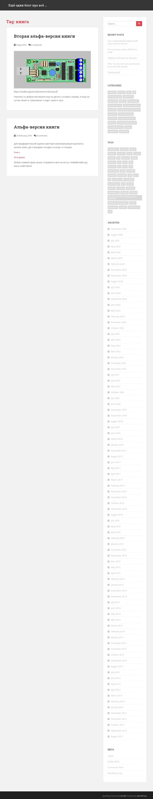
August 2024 (117, 281)
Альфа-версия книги (36, 127)
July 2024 (115, 287)
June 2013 (115, 678)
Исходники (19, 157)
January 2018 (117, 444)
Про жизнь (133, 101)
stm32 (130, 184)
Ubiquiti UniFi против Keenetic (122, 58)
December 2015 (118, 549)
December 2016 (118, 491)
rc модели (128, 179)
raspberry (117, 179)
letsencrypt (113, 171)
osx (129, 175)
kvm (125, 166)
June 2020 (115, 403)
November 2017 (119, 450)
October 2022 (117, 328)
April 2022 (115, 351)
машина (112, 118)
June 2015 (115, 561)
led (130, 166)
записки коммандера (118, 203)
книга (132, 203)
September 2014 (119, 596)
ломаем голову (126, 114)
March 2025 (116, 258)
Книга (17, 152)
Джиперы (113, 101)
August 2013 (117, 666)
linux (123, 171)
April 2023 (115, 310)
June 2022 (115, 339)
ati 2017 (121, 153)
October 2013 (117, 654)
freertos (125, 158)
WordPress (142, 796)
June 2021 (115, 380)
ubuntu (112, 188)
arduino (112, 153)
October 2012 (117, 724)
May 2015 (115, 567)
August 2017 (117, 456)
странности (134, 207)
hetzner (112, 162)
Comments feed (115, 767)
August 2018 (117, 421)
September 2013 (119, 660)
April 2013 (115, 689)
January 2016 (117, 543)
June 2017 (115, 462)
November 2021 (119, 368)
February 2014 (118, 631)
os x (136, 175)
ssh (123, 184)
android (124, 149)
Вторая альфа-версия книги (44, 36)
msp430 (130, 171)
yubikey (124, 192)
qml (129, 92)
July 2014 (115, 602)
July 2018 (115, 427)
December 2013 (118, 643)
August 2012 (117, 736)
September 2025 (119, 228)
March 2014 (116, 625)
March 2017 (116, 479)
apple (132, 149)
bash (129, 153)
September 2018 (119, 415)
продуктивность (116, 127)
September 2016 (119, 508)
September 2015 (119, 555)
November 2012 (119, 718)
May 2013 (115, 683)
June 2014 (115, 608)
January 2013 (117, 707)
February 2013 (118, 701)
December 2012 (118, 713)
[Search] (139, 23)
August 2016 (117, 514)
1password (113, 149)
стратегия (113, 131)
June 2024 (115, 293)
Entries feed (113, 761)
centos (137, 153)
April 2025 (115, 252)
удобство (124, 131)
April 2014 (115, 619)
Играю (123, 101)
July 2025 (115, 240)
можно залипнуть (127, 118)
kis (119, 166)
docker (112, 158)
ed (118, 158)
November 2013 (119, 648)
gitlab (134, 158)
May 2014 (115, 613)
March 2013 (116, 695)
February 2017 (118, 485)
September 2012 (119, 730)
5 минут (112, 92)
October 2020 (117, 392)
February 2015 (118, 578)
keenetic (112, 166)
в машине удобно (132, 105)
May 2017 (115, 468)
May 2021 (115, 386)
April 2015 (115, 573)
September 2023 (119, 298)
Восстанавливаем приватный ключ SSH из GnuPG (123, 42)
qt (134, 92)
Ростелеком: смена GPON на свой (122, 51)
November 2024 (119, 269)
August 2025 (117, 234)
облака (112, 122)
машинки (113, 207)
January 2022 (117, 357)
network (112, 175)
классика (113, 114)
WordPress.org (115, 773)
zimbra (133, 192)
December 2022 (118, 322)
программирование (127, 122)
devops (121, 92)
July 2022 (115, 333)
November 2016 (119, 497)
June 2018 (115, 433)
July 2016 (115, 520)
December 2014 (118, 590)
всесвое (112, 109)
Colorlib (122, 796)
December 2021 (118, 363)
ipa (119, 162)
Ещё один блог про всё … (28, 5)
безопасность (115, 105)
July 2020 (115, 398)
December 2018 (118, 409)
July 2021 (115, 374)
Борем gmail (114, 72)
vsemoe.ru (128, 96)
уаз (110, 211)
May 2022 (115, 345)
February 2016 (118, 538)
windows (130, 188)
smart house (114, 184)
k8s (130, 162)
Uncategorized (115, 96)
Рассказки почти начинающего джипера (122, 197)
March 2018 (116, 438)
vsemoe (120, 188)
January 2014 (117, 637)
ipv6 (125, 162)
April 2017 (115, 473)
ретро (128, 127)
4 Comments (36, 45)
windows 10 (114, 192)
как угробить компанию (129, 109)
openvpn (122, 175)
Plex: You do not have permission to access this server (124, 65)
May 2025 (115, 246)
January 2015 (117, 584)
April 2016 (115, 532)
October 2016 (117, 503)
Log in (111, 755)
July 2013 (115, 672)
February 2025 (118, 263)
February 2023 (118, 316)
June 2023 (115, 304)
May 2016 (115, 526)
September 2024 (119, 275)
